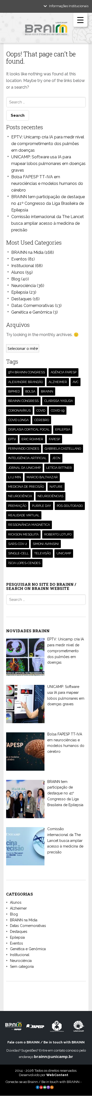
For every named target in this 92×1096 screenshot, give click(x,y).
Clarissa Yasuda (58, 401)
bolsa (30, 391)
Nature (56, 487)
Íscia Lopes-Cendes (24, 563)
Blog (15, 279)
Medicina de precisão (26, 487)
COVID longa (18, 420)
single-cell (18, 553)
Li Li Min (14, 477)
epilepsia (62, 429)
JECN (56, 458)
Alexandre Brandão (25, 382)
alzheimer (58, 382)
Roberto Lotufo (58, 534)
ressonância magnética (29, 525)
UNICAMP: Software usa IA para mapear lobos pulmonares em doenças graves (48, 163)
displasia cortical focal (29, 429)
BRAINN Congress (23, 401)
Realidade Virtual (23, 515)
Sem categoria (22, 966)
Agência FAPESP (63, 372)
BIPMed (14, 391)
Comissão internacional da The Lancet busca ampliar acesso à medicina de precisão (47, 223)
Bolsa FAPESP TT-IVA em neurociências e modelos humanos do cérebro (47, 183)
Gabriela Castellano (63, 448)
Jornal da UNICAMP (24, 468)
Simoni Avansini (46, 544)
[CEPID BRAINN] (46, 30)
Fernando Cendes (23, 448)
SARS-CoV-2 (17, 544)
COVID (40, 410)
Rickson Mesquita (23, 534)
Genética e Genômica (31, 312)
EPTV (12, 439)
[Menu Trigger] (80, 20)
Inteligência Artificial (27, 458)
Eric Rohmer (32, 439)
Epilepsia (19, 292)
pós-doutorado (70, 506)
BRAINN (47, 391)
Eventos (19, 259)
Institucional (22, 265)
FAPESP (54, 439)
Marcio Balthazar (42, 477)
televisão (42, 553)
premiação (17, 506)
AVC (75, 382)
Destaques (21, 298)
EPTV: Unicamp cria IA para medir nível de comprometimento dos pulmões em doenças (47, 144)
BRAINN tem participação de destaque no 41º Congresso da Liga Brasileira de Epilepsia (48, 203)
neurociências (50, 496)
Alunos (17, 272)
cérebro (41, 420)
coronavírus (19, 410)
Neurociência (23, 285)
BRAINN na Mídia (27, 252)
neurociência (20, 496)
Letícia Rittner (59, 468)
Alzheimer (18, 908)
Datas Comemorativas (32, 305)
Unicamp (63, 553)
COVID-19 (57, 410)
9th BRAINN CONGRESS (26, 372)
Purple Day (41, 506)
